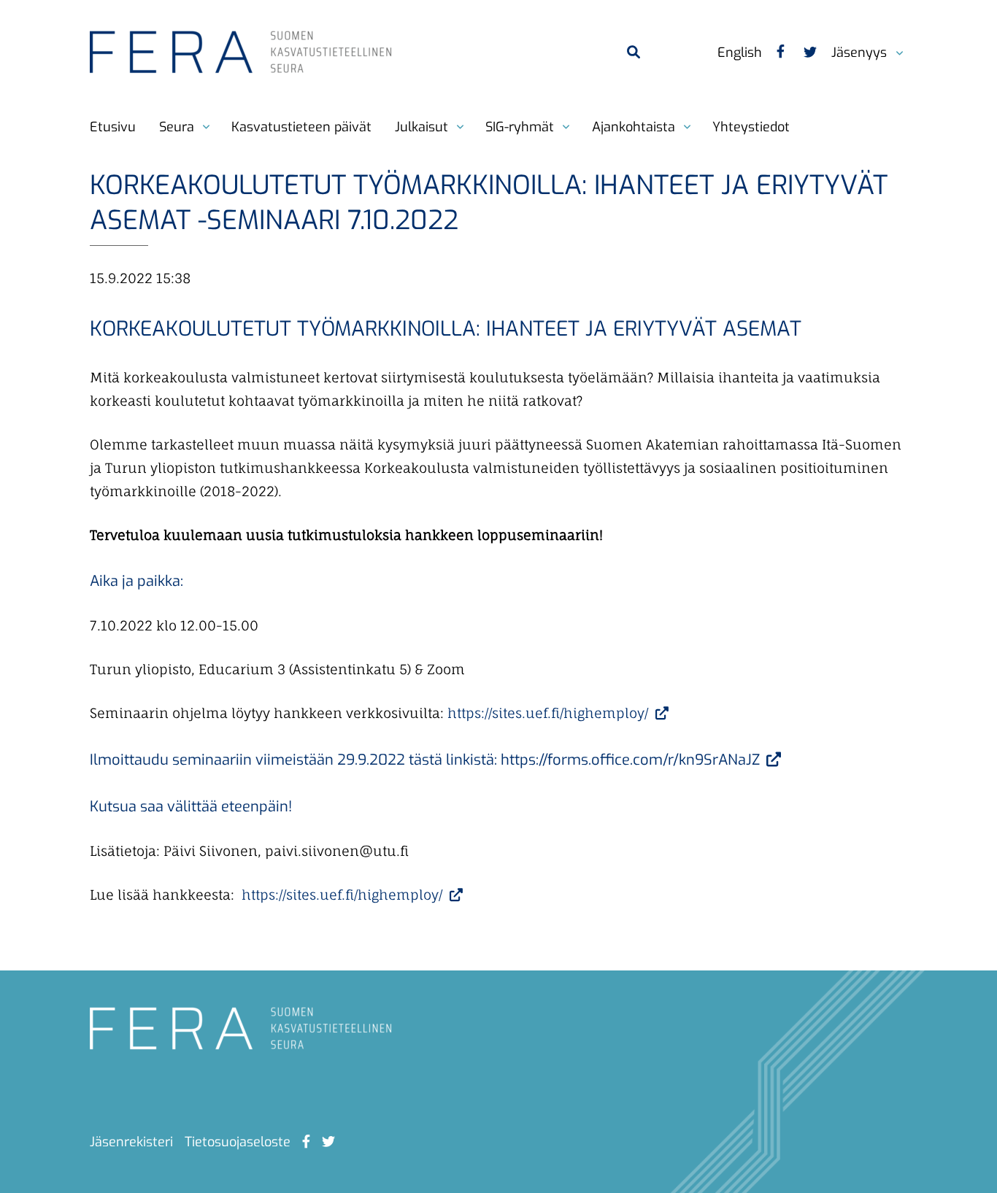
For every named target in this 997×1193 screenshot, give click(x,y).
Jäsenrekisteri (131, 1142)
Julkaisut (421, 127)
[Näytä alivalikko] (893, 46)
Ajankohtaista (633, 127)
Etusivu (113, 127)
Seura (176, 127)
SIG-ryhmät (519, 127)
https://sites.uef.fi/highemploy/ (549, 713)
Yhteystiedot (751, 127)
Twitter (808, 53)
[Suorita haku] (632, 51)
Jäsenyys (859, 52)
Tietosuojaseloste (237, 1142)
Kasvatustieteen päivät (301, 127)
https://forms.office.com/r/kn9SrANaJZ (632, 760)
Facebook (781, 53)
